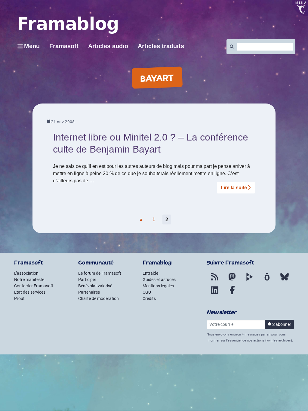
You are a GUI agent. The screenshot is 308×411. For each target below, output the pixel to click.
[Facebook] (232, 293)
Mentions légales (158, 285)
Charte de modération (98, 298)
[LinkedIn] (214, 293)
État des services (29, 292)
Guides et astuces (159, 279)
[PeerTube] (249, 280)
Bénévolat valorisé (95, 285)
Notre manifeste (29, 279)
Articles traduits (161, 46)
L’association (26, 273)
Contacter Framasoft (34, 285)
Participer (87, 279)
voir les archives (278, 340)
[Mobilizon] (267, 280)
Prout (19, 298)
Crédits (149, 298)
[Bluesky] (284, 280)
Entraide (150, 273)
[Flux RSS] (214, 280)
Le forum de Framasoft (99, 273)
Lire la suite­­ (234, 187)
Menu (32, 46)
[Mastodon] (232, 280)
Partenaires (89, 292)
